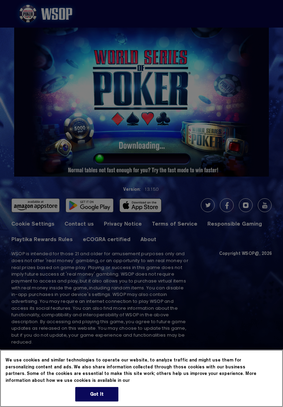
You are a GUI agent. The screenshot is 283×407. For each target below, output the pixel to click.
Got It (97, 394)
